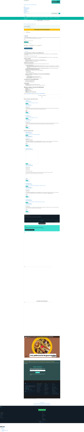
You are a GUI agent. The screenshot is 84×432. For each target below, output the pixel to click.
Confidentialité (43, 418)
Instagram (29, 389)
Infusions (1, 415)
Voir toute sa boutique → (29, 27)
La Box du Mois (42, 402)
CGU (52, 385)
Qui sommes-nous (46, 384)
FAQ (42, 413)
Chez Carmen (28, 32)
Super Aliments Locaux (26, 7)
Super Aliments (2, 414)
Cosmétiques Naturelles (26, 8)
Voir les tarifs (30, 43)
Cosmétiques (2, 413)
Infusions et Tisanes (39, 386)
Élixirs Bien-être (38, 387)
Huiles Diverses (25, 10)
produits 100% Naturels (42, 93)
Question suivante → (57, 221)
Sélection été (25, 12)
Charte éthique (45, 386)
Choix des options (28, 126)
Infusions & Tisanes (26, 9)
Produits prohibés (53, 391)
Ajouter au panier (26, 42)
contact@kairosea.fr (26, 0)
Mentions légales (53, 387)
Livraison (43, 414)
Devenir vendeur (46, 385)
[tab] (42, 51)
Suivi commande (43, 415)
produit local (37, 93)
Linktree (31, 389)
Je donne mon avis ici (42, 223)
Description (26, 51)
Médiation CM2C (53, 390)
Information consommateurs (54, 392)
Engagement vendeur (46, 387)
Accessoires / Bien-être (26, 11)
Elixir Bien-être (46, 17)
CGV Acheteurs (53, 384)
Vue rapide (27, 103)
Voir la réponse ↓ (42, 220)
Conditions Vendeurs (54, 386)
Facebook (26, 389)
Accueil (35, 20)
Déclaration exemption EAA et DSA (55, 393)
